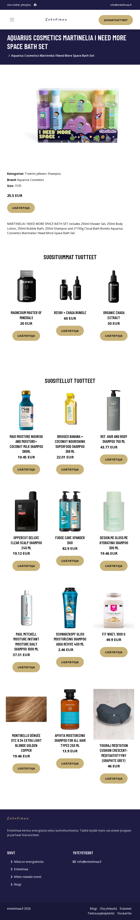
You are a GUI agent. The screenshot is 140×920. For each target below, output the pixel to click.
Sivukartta (124, 913)
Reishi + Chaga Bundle (70, 312)
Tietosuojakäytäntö (101, 913)
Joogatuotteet (116, 20)
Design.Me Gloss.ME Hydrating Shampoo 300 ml (114, 542)
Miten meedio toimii (27, 877)
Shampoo (54, 174)
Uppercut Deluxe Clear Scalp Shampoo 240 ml (26, 542)
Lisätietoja (21, 208)
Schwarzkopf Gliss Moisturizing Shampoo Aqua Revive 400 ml (70, 639)
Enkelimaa (21, 869)
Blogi (17, 884)
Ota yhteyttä (108, 909)
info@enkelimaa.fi (120, 5)
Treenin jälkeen (35, 174)
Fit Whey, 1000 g (113, 634)
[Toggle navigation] (12, 19)
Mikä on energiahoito (29, 862)
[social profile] (35, 4)
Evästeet (125, 909)
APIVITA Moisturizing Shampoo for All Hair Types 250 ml (70, 740)
